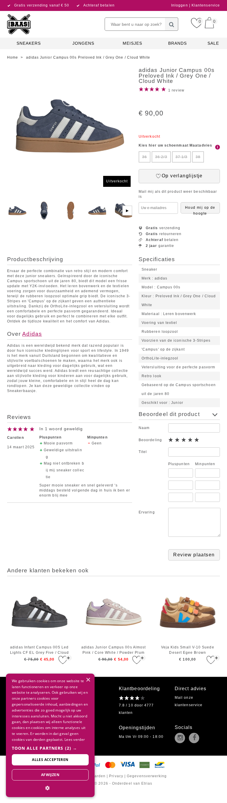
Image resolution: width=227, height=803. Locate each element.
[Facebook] (195, 738)
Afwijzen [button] (50, 774)
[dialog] (50, 735)
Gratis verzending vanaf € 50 (41, 5)
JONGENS (83, 43)
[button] (50, 748)
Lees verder (74, 739)
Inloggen (180, 5)
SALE (213, 43)
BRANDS (177, 43)
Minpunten (205, 464)
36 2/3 (161, 157)
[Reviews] (132, 698)
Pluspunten (179, 464)
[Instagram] (181, 738)
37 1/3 (181, 157)
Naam (144, 428)
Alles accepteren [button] (50, 759)
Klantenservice (206, 5)
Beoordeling (150, 440)
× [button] (88, 680)
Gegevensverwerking (147, 776)
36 (144, 157)
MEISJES (132, 43)
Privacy (116, 776)
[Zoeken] (171, 24)
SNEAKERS (29, 43)
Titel (143, 452)
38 (198, 157)
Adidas (32, 334)
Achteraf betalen (99, 5)
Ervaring (147, 512)
